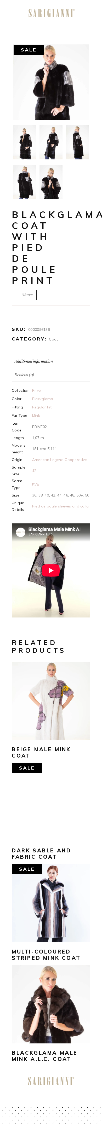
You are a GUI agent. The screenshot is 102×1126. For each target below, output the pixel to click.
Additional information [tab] (33, 361)
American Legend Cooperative (59, 459)
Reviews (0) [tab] (24, 374)
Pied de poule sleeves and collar (61, 506)
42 (34, 470)
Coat (53, 339)
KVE (35, 484)
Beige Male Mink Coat (41, 752)
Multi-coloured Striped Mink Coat (46, 954)
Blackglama (42, 398)
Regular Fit (42, 407)
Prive (36, 390)
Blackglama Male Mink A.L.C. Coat (45, 1055)
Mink (36, 415)
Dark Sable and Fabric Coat (41, 853)
